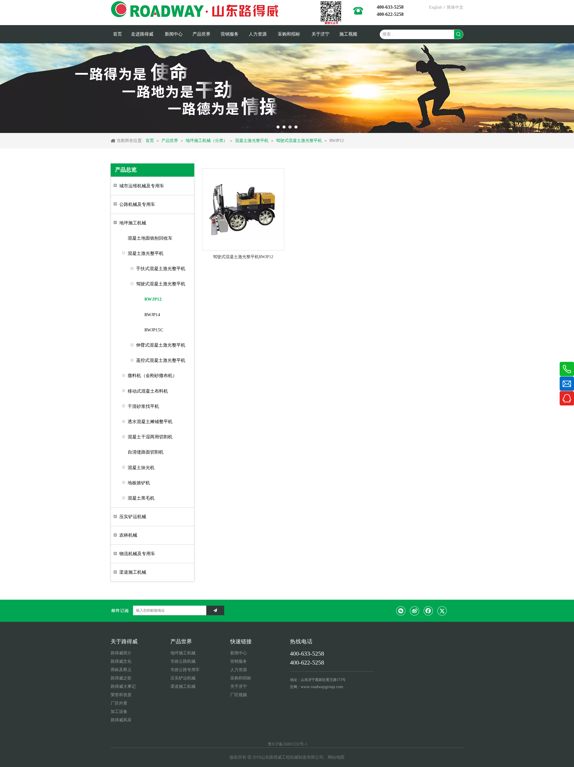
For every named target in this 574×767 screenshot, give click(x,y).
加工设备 (119, 711)
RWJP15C (153, 329)
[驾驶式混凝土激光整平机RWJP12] (243, 209)
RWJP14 (152, 314)
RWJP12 (153, 299)
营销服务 (238, 661)
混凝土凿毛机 (141, 498)
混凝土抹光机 (141, 467)
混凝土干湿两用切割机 (150, 436)
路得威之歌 (121, 678)
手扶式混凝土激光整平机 (160, 268)
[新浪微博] (414, 611)
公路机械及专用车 (137, 204)
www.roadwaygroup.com (322, 687)
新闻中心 (238, 653)
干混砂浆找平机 (143, 406)
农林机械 (128, 535)
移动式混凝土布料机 (148, 391)
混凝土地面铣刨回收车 (150, 238)
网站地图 (336, 757)
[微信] (401, 611)
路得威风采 (121, 720)
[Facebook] (428, 611)
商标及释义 (121, 670)
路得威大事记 (123, 686)
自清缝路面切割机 (146, 452)
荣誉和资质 (121, 695)
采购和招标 (240, 678)
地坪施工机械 (132, 223)
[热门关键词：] (458, 34)
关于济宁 (238, 686)
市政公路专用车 (185, 670)
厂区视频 (238, 695)
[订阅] (215, 610)
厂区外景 (119, 703)
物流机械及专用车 (137, 553)
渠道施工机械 (132, 572)
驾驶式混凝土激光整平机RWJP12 (243, 257)
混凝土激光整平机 (146, 253)
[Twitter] (442, 611)
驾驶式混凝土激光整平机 (160, 283)
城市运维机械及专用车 (141, 185)
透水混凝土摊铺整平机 (150, 421)
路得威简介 (121, 653)
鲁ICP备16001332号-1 (287, 744)
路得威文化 (121, 661)
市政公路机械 (183, 661)
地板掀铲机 (139, 482)
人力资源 (238, 670)
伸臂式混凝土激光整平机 (160, 345)
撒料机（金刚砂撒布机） (152, 375)
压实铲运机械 (132, 516)
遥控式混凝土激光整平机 (160, 360)
